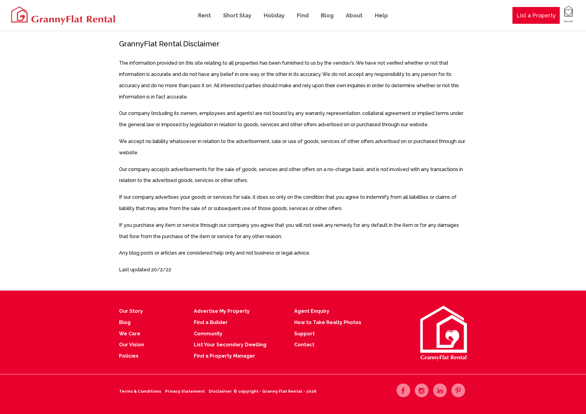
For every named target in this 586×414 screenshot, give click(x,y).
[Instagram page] (422, 390)
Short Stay (237, 15)
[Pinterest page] (458, 390)
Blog (327, 15)
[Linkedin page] (440, 390)
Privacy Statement (185, 391)
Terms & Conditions (140, 391)
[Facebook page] (403, 390)
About (354, 15)
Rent (204, 15)
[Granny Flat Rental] (62, 15)
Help (381, 15)
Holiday (274, 15)
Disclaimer (220, 391)
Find (303, 15)
